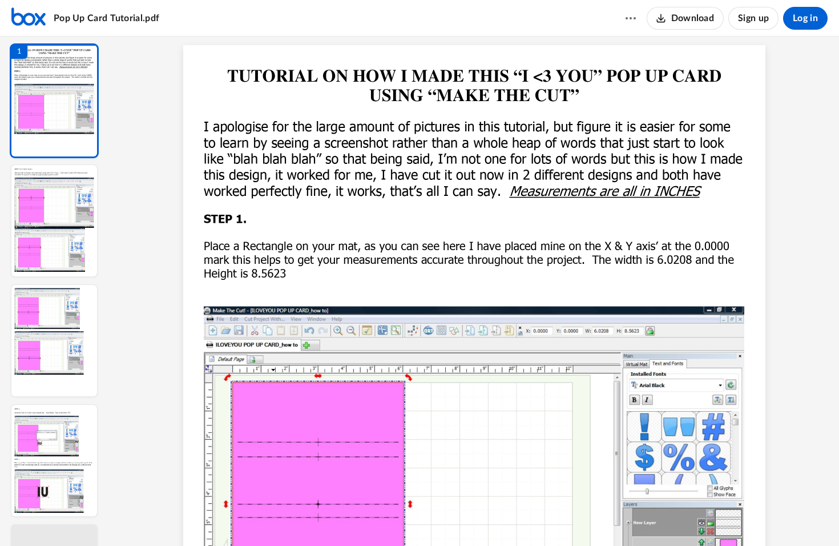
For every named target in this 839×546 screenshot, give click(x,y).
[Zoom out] (475, 518)
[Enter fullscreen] (579, 518)
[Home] (28, 18)
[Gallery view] (559, 518)
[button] (54, 100)
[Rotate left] (537, 518)
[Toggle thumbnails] (369, 518)
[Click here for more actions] (630, 18)
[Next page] (451, 518)
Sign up (753, 18)
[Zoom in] (514, 518)
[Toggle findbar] (390, 518)
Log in (805, 18)
